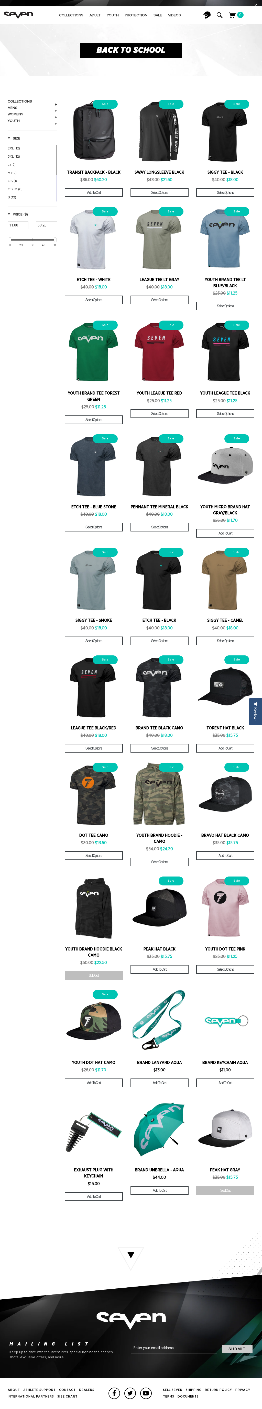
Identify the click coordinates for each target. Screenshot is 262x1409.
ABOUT (14, 1390)
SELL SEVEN (172, 1390)
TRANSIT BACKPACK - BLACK (94, 172)
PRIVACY (242, 1390)
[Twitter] (130, 1393)
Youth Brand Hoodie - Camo (159, 838)
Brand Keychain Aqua (225, 1063)
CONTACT (67, 1390)
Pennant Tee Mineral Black (159, 507)
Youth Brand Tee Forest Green (94, 396)
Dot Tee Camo (93, 835)
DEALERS (86, 1390)
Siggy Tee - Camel (225, 620)
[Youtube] (146, 1393)
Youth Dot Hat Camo (93, 1063)
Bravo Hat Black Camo (225, 835)
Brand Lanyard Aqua (159, 1063)
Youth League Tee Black (225, 393)
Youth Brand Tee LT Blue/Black (225, 283)
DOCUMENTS (188, 1396)
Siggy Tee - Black (225, 172)
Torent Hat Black (225, 728)
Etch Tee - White (94, 280)
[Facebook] (114, 1393)
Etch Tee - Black (159, 620)
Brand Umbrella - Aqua (159, 1170)
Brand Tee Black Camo (159, 728)
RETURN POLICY (218, 1390)
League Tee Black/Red (93, 728)
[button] (14, 138)
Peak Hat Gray (225, 1170)
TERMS (168, 1396)
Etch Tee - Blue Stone (93, 507)
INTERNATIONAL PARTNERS (31, 1396)
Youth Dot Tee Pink (225, 949)
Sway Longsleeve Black (159, 172)
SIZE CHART (67, 1396)
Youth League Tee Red (159, 393)
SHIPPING (194, 1390)
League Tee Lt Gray (159, 280)
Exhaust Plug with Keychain (93, 1173)
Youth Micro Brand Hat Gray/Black (225, 510)
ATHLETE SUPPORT (39, 1390)
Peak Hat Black (160, 949)
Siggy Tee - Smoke (93, 620)
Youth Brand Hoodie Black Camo (93, 952)
